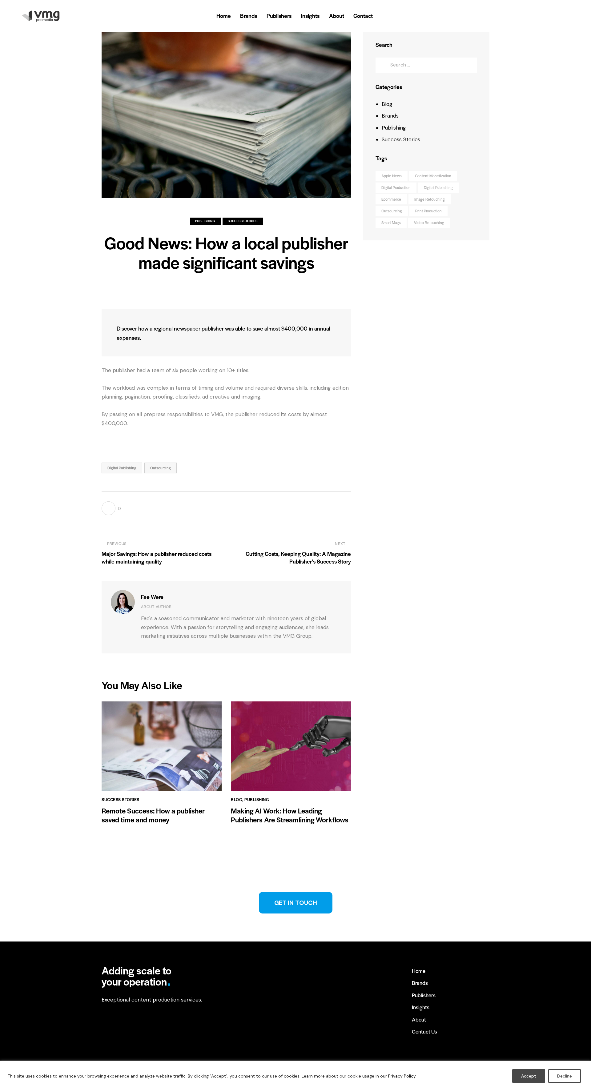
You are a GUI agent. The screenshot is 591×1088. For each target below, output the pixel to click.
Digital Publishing (121, 468)
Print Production (428, 211)
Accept (528, 1076)
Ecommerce (391, 199)
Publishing (205, 221)
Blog (236, 799)
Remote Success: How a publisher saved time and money (153, 815)
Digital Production (396, 187)
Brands (390, 115)
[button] (111, 508)
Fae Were (152, 596)
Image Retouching (429, 199)
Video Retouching (429, 222)
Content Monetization (433, 176)
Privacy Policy (402, 1076)
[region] (295, 1074)
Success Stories (243, 221)
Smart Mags (391, 222)
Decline (564, 1076)
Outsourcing (160, 468)
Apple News (391, 176)
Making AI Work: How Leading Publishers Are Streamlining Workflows (289, 815)
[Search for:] (426, 64)
